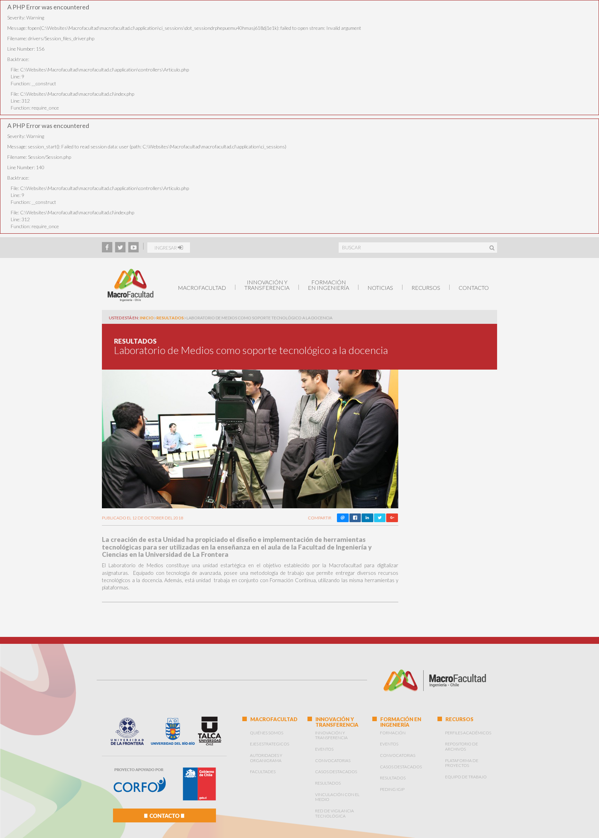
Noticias (380, 287)
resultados (170, 317)
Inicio (147, 317)
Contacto (474, 287)
